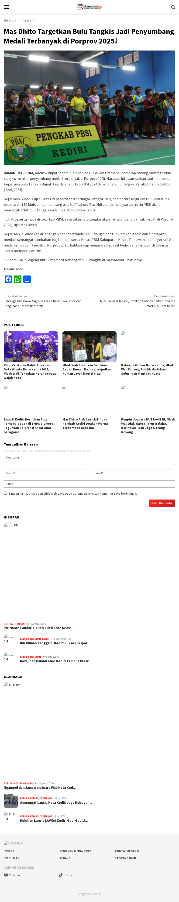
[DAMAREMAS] (89, 6)
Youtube (14, 875)
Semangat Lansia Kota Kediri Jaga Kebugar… (56, 803)
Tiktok (68, 875)
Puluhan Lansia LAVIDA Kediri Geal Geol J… (54, 821)
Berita (8, 624)
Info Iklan (12, 858)
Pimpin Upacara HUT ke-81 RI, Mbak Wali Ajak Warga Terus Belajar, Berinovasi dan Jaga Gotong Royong (148, 425)
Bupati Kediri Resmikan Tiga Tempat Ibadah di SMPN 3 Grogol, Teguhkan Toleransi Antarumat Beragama (29, 425)
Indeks (9, 851)
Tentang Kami (125, 858)
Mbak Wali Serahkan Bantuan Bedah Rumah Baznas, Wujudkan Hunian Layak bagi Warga (87, 369)
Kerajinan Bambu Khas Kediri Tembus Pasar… (56, 661)
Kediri (46, 639)
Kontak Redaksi (127, 851)
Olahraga (29, 783)
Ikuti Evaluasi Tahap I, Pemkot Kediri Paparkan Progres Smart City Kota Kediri (137, 301)
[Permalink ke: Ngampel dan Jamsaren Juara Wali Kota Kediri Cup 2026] (89, 731)
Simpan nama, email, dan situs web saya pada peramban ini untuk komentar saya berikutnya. (73, 493)
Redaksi (65, 858)
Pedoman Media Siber (75, 851)
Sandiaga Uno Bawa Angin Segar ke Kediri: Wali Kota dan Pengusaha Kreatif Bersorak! (42, 301)
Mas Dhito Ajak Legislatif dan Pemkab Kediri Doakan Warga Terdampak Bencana (85, 423)
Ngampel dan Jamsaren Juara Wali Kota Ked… (40, 788)
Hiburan (19, 624)
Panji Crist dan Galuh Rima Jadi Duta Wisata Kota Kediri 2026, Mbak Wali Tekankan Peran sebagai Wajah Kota (31, 371)
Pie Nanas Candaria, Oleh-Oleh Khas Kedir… (39, 628)
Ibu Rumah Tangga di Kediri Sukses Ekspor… (55, 643)
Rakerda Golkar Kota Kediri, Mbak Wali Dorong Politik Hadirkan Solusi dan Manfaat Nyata (147, 369)
